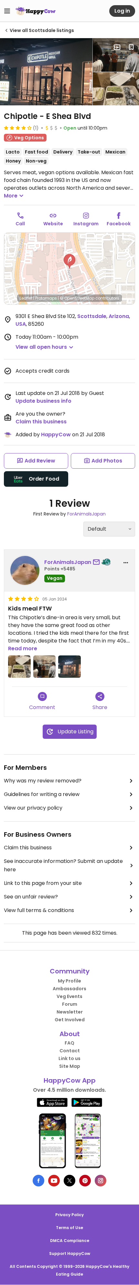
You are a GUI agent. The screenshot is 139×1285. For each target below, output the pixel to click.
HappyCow (56, 434)
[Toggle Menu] (7, 11)
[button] (69, 261)
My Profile (69, 981)
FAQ (69, 1043)
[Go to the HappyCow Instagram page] (100, 1180)
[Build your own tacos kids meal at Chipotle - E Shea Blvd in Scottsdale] (116, 89)
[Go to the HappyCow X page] (69, 1180)
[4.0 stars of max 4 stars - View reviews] (17, 128)
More (10, 195)
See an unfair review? (31, 896)
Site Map (69, 1066)
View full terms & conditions (39, 910)
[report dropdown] (126, 563)
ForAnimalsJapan (86, 514)
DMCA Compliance (69, 1240)
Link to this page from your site (43, 883)
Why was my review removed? (42, 780)
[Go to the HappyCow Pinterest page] (85, 1180)
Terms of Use (69, 1227)
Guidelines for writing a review (42, 794)
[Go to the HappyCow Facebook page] (38, 1180)
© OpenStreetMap (77, 298)
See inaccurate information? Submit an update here (63, 865)
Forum (69, 1004)
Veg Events (69, 996)
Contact (69, 1050)
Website (53, 223)
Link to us (69, 1058)
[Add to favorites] (131, 47)
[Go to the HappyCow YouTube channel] (54, 1180)
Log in (122, 11)
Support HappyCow (69, 1253)
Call (20, 223)
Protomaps (46, 298)
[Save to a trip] (117, 47)
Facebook (119, 223)
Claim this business (41, 421)
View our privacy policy (33, 808)
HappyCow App (70, 1080)
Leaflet (26, 298)
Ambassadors (69, 988)
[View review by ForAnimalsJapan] (24, 570)
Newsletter (70, 1012)
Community (70, 971)
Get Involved (70, 1019)
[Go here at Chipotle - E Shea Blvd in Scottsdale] (46, 71)
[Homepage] (36, 11)
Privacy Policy (69, 1214)
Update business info (43, 401)
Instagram (86, 223)
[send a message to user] (98, 562)
